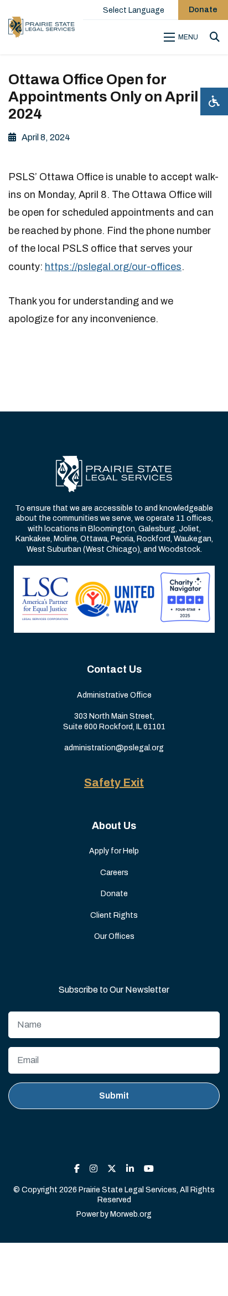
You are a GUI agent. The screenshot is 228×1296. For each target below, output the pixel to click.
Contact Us (114, 669)
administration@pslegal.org (114, 748)
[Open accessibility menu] (214, 101)
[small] (77, 1168)
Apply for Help (114, 851)
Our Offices (114, 936)
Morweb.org (131, 1214)
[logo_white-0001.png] (114, 473)
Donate (203, 10)
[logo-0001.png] (41, 27)
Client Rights (114, 915)
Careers (114, 872)
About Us (114, 825)
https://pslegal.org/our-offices (113, 266)
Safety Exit (114, 782)
